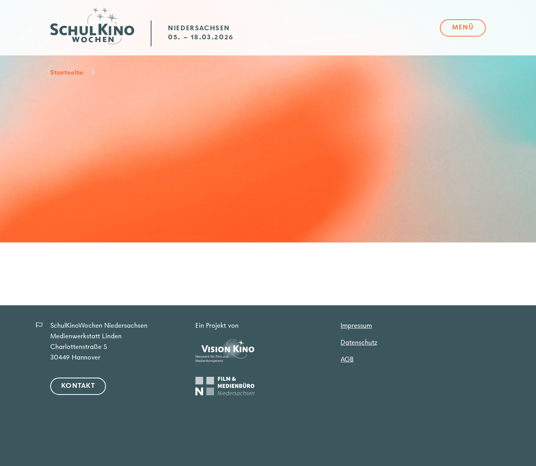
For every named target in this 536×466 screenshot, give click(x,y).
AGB (347, 359)
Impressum (356, 326)
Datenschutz (359, 343)
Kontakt (78, 386)
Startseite (66, 73)
